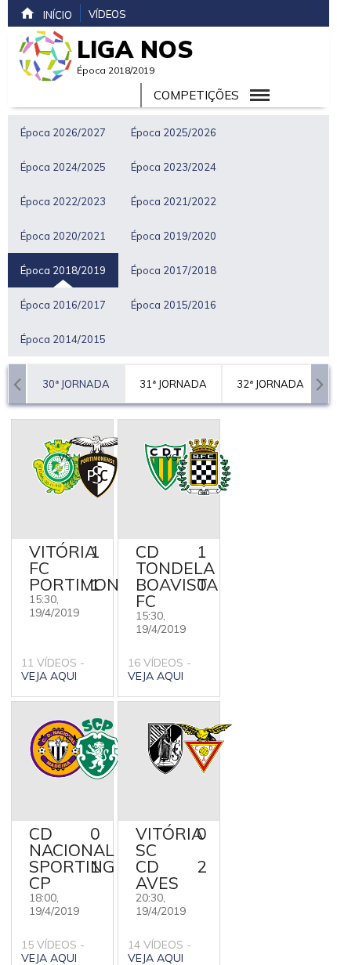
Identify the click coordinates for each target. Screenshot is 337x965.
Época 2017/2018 (173, 270)
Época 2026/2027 (63, 132)
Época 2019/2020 (173, 236)
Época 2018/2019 (63, 270)
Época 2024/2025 (63, 167)
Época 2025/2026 (173, 132)
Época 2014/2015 (63, 339)
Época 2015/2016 (173, 304)
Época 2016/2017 (63, 304)
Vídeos (107, 14)
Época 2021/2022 (173, 201)
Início (57, 15)
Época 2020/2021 (63, 236)
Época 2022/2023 (63, 201)
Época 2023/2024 (173, 167)
